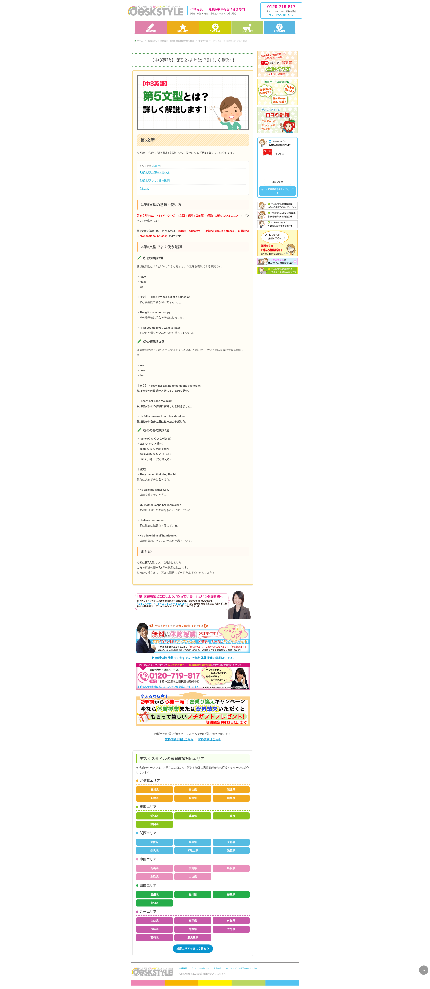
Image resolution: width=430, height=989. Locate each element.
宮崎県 (154, 937)
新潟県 (154, 798)
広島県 (193, 868)
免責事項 (217, 968)
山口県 (193, 876)
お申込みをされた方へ (248, 968)
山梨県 (231, 798)
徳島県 (231, 894)
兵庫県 (193, 842)
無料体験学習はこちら (179, 739)
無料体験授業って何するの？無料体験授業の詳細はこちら (194, 658)
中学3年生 (203, 41)
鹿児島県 (192, 937)
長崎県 (154, 929)
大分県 (231, 929)
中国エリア (148, 859)
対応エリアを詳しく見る (191, 948)
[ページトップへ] (423, 970)
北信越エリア (150, 780)
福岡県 (193, 920)
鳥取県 (154, 876)
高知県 (154, 902)
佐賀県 (231, 920)
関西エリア (148, 833)
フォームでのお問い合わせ (281, 15)
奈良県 (154, 850)
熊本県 (193, 929)
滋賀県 (231, 850)
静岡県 (154, 824)
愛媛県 (154, 894)
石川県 (154, 789)
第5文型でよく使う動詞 (155, 180)
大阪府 (154, 842)
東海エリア (148, 807)
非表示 (156, 165)
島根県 (231, 868)
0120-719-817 (281, 6)
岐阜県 (193, 815)
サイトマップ (230, 968)
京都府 (231, 842)
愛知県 (154, 815)
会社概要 (183, 968)
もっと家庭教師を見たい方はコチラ (277, 191)
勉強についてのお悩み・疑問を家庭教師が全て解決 (171, 41)
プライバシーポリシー (200, 968)
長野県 (193, 798)
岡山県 (154, 868)
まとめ (144, 188)
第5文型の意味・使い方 (155, 172)
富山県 (193, 789)
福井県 (231, 789)
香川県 (193, 894)
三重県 (231, 815)
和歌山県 (192, 850)
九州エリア (148, 911)
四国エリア (148, 885)
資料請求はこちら (209, 739)
